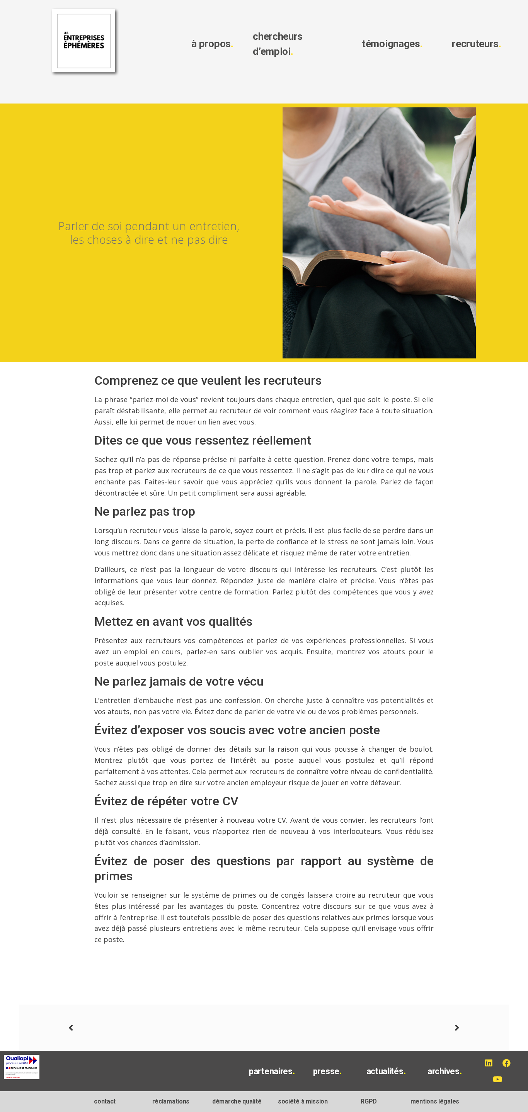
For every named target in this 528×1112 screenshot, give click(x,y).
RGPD (369, 1101)
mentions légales (434, 1101)
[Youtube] (497, 1079)
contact (105, 1101)
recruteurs (476, 43)
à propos (212, 43)
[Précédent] (166, 1028)
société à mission (303, 1101)
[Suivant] (362, 1028)
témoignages (392, 43)
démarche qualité (236, 1101)
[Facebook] (506, 1063)
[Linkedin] (488, 1063)
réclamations (170, 1101)
